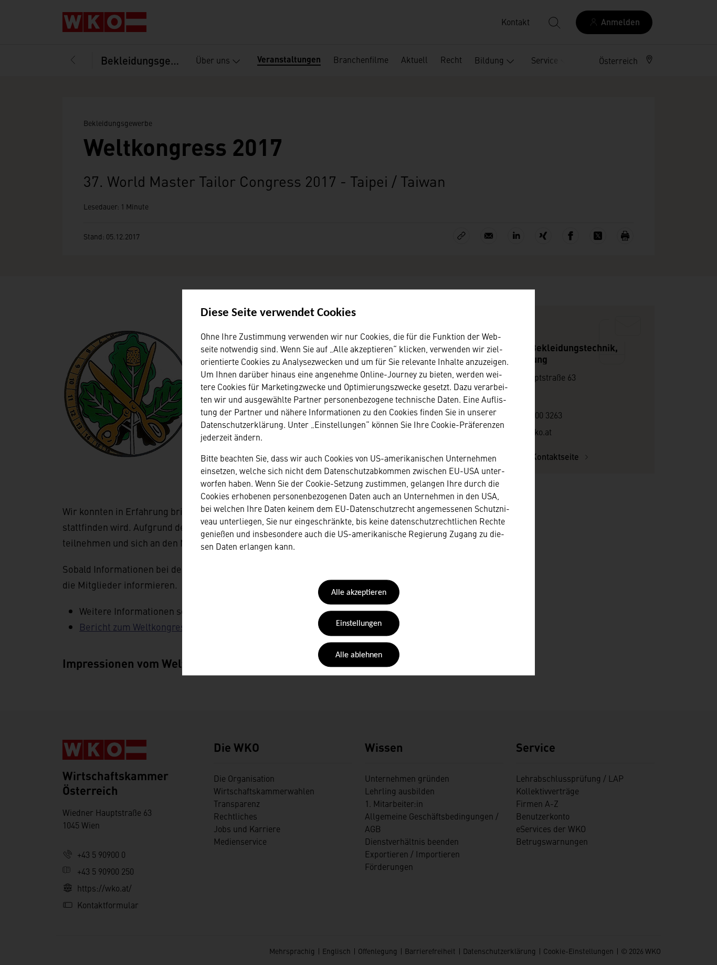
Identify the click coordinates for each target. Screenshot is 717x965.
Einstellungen (359, 624)
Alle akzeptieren (358, 593)
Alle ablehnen (358, 655)
